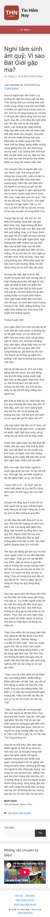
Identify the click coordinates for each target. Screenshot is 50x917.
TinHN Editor (11, 88)
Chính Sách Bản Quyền (25, 904)
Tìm (40, 833)
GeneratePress (25, 912)
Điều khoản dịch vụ (25, 900)
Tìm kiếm (9, 827)
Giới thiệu (30, 895)
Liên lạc (19, 895)
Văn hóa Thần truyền (19, 813)
